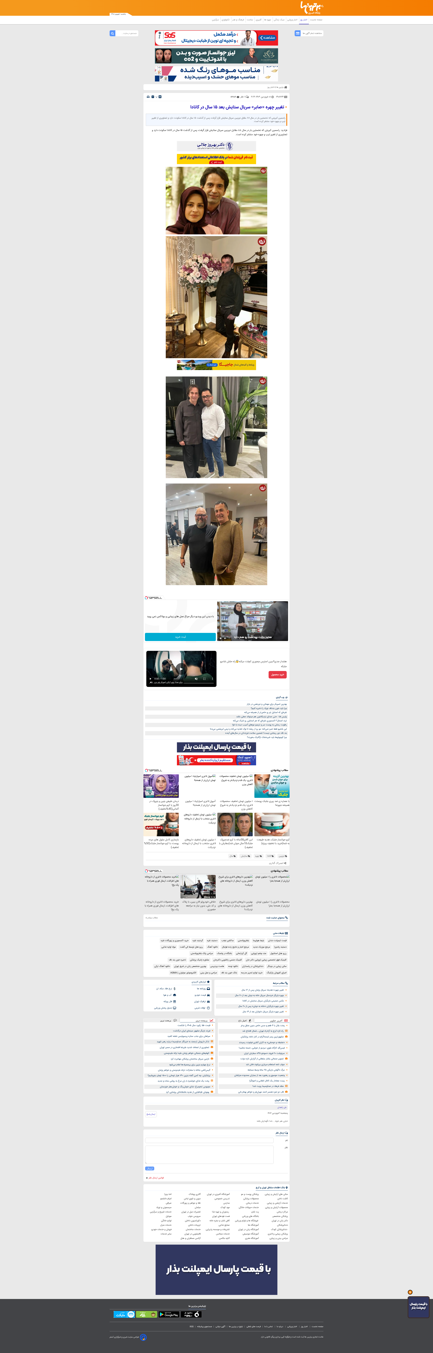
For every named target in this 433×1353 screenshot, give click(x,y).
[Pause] (221, 638)
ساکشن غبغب (227, 940)
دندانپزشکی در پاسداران (252, 966)
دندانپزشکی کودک (279, 1229)
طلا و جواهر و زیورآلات (190, 1203)
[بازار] (146, 1315)
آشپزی (259, 20)
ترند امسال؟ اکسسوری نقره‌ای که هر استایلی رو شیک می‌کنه (260, 720)
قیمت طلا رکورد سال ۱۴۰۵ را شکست (194, 1025)
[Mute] (225, 638)
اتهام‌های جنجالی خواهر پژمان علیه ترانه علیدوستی (186, 1053)
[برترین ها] (310, 7)
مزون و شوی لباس (192, 1199)
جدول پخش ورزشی (163, 1008)
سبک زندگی (279, 20)
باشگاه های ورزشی (250, 1216)
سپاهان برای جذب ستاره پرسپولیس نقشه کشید (188, 1036)
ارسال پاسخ (151, 1114)
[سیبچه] (191, 1315)
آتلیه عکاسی (224, 1238)
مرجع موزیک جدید (261, 947)
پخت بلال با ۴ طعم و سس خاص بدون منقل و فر (263, 1025)
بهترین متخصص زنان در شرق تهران (190, 966)
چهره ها (268, 20)
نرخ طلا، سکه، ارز (164, 989)
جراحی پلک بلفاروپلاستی (202, 953)
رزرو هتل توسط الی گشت (191, 947)
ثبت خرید (180, 637)
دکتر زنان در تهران (280, 1221)
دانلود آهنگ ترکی (162, 966)
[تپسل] (146, 598)
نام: (286, 1140)
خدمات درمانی (252, 1203)
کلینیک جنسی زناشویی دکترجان (227, 960)
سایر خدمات (166, 1234)
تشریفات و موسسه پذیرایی (218, 1229)
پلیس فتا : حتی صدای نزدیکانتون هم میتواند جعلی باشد (261, 716)
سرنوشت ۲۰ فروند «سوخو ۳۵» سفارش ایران (264, 1053)
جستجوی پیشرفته (204, 1326)
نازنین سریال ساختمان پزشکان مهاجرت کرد (190, 1059)
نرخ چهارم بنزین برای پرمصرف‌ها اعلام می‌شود (189, 1065)
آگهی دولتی (220, 1326)
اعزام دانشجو (166, 1199)
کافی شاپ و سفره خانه (220, 1221)
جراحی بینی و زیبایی (278, 1238)
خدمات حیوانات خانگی (249, 1207)
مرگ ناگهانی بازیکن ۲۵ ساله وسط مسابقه (266, 1070)
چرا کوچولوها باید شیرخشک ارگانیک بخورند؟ (267, 737)
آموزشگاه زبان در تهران (248, 1229)
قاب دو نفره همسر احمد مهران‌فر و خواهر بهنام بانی (261, 1092)
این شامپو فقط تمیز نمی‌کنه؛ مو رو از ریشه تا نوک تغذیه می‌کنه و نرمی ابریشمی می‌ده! (248, 729)
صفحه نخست (316, 20)
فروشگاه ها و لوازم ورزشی (247, 1221)
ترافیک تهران (200, 1001)
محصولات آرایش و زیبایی (276, 1207)
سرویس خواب (194, 1216)
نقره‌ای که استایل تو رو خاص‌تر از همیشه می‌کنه (265, 712)
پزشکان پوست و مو (250, 1194)
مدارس (226, 1203)
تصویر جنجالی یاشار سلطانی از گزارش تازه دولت (262, 1059)
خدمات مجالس (223, 1234)
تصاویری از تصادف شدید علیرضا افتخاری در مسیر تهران (184, 1047)
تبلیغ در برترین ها (236, 1326)
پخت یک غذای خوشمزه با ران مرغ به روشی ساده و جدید (183, 1081)
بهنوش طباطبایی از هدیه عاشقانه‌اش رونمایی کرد (187, 1092)
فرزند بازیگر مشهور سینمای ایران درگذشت (191, 1031)
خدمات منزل (166, 1225)
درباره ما (280, 1326)
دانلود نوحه (233, 966)
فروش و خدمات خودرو (161, 1229)
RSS (191, 1326)
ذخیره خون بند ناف (177, 960)
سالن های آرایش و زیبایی (276, 1194)
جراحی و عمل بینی (208, 973)
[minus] (153, 96)
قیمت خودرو (200, 995)
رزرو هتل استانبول (278, 953)
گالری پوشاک (195, 1194)
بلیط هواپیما (258, 940)
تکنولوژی (226, 20)
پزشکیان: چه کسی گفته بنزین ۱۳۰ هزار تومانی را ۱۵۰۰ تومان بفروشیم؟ (179, 1075)
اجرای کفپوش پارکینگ (277, 973)
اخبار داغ (242, 1020)
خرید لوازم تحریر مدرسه (252, 973)
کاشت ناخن (282, 1199)
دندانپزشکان (282, 1225)
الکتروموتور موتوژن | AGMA (183, 973)
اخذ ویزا (168, 1194)
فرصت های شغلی (253, 1326)
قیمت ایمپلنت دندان (277, 940)
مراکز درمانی (282, 1212)
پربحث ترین (165, 1020)
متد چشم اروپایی (258, 953)
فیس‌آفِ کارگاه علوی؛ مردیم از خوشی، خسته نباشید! (262, 1048)
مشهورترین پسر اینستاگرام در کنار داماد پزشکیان (262, 1037)
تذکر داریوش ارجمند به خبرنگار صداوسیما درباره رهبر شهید (183, 1042)
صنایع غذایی (224, 1225)
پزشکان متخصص (280, 1216)
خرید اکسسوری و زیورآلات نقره (175, 940)
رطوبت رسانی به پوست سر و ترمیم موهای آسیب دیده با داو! (259, 725)
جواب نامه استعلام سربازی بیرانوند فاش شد (265, 1064)
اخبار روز (304, 20)
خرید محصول (277, 675)
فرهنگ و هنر (238, 20)
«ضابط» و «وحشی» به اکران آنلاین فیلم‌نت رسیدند (262, 1042)
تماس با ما (268, 1326)
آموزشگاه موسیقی (251, 1234)
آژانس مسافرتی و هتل (190, 1238)
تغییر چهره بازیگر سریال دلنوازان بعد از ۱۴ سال (263, 1011)
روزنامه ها (201, 989)
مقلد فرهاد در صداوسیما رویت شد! (268, 1086)
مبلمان (198, 1207)
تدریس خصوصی (222, 1199)
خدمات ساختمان (193, 1229)
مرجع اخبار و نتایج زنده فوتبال (235, 947)
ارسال (150, 1168)
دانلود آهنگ (212, 947)
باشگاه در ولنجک (224, 953)
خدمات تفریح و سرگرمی (161, 1212)
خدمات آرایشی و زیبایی (277, 1203)
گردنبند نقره (198, 940)
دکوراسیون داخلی (193, 1221)
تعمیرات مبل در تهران (191, 1212)
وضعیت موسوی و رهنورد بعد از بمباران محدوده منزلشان (259, 1075)
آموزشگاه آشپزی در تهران (218, 1194)
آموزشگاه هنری (252, 1238)
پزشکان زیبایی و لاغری (278, 1234)
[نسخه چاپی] (148, 96)
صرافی (169, 1203)
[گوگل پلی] (168, 1315)
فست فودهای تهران (221, 1216)
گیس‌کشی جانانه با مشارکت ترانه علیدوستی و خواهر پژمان (184, 1070)
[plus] (160, 96)
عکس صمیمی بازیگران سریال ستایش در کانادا (263, 1001)
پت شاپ (255, 1212)
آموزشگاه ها (253, 1225)
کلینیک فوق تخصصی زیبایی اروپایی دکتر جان (266, 960)
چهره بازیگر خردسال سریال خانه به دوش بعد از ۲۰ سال (259, 995)
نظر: (286, 1147)
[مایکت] (124, 1315)
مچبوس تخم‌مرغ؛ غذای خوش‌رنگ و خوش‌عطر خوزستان (185, 1087)
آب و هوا (167, 995)
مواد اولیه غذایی (168, 947)
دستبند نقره (212, 940)
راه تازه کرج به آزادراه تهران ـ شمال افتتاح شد (263, 1031)
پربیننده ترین (202, 1020)
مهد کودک (225, 1207)
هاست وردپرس (217, 966)
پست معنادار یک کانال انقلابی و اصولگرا (267, 1081)
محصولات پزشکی (251, 1199)
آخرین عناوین (276, 1020)
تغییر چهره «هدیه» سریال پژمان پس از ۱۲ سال (263, 990)
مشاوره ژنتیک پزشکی (199, 960)
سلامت (250, 20)
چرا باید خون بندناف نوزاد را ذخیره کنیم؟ (269, 708)
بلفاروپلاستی (243, 940)
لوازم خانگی (166, 1221)
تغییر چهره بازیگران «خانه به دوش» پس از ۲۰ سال (261, 1006)
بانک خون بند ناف (229, 973)
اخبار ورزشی (292, 20)
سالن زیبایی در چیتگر (277, 966)
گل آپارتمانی (241, 953)
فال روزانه (168, 1001)
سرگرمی (215, 20)
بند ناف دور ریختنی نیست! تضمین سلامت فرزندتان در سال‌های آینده (256, 733)
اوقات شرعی (200, 1008)
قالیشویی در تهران (192, 1234)
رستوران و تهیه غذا (221, 1212)
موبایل (169, 1216)
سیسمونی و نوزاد (164, 1207)
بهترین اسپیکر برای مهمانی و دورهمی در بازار (267, 704)
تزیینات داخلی (194, 1225)
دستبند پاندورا (280, 947)
